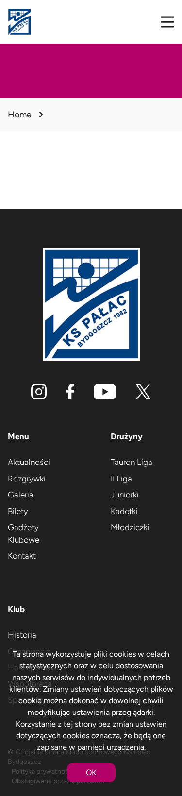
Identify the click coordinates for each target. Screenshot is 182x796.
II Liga (121, 478)
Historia (22, 635)
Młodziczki (130, 527)
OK (91, 772)
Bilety (18, 511)
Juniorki (125, 494)
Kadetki (124, 511)
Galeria (20, 494)
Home (20, 114)
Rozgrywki (27, 478)
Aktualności (29, 462)
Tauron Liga (131, 462)
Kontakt (22, 556)
